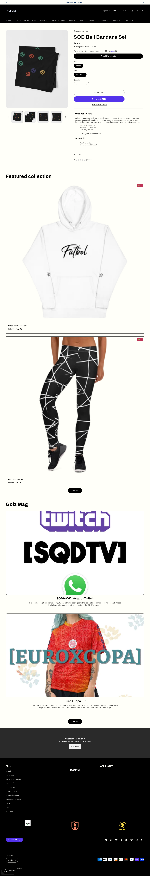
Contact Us (10, 787)
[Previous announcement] (6, 2)
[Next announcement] (143, 2)
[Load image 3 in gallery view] (43, 117)
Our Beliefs (10, 783)
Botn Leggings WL (15, 479)
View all (74, 491)
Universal (80, 75)
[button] (9, 20)
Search (8, 771)
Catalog (9, 807)
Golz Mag (9, 811)
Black (78, 66)
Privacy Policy (11, 791)
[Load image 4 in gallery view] (56, 117)
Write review (75, 746)
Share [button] (79, 154)
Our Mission (10, 775)
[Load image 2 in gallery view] (30, 117)
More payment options (99, 104)
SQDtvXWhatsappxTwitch (75, 598)
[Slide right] (65, 117)
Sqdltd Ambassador (14, 779)
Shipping (77, 46)
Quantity (77, 80)
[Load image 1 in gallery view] (17, 117)
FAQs (8, 803)
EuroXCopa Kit (75, 701)
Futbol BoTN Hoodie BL (17, 326)
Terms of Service (12, 795)
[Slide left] (8, 117)
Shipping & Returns (13, 799)
